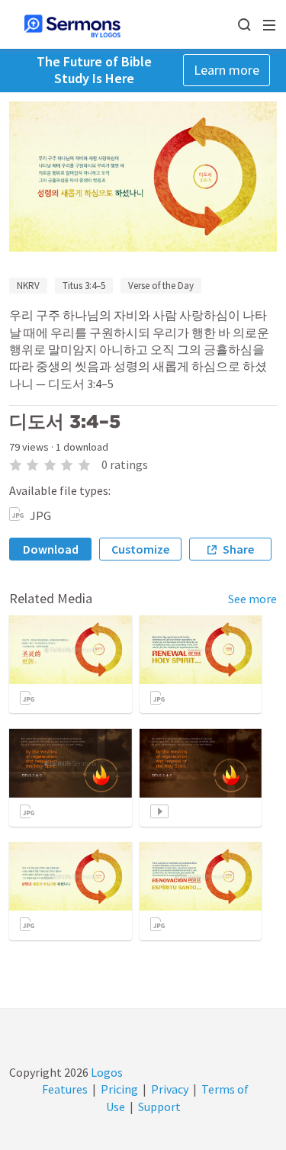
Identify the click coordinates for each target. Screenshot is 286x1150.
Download (51, 549)
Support (159, 1106)
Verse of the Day (161, 285)
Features (65, 1089)
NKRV (28, 285)
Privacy (169, 1089)
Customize (140, 549)
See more (252, 598)
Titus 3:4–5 (84, 285)
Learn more (226, 70)
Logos (105, 1072)
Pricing (119, 1089)
